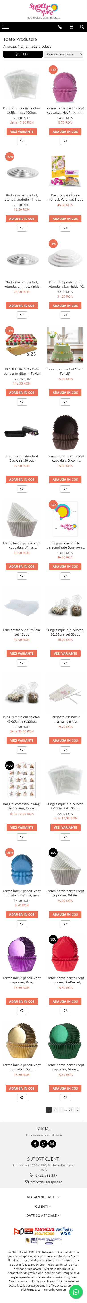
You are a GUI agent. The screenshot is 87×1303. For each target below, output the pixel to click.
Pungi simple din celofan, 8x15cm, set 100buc (22, 110)
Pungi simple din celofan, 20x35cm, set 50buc (65, 632)
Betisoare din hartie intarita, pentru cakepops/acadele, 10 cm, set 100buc (65, 719)
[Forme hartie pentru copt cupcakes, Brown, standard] (65, 432)
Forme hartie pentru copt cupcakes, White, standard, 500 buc (65, 893)
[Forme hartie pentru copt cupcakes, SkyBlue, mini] (21, 867)
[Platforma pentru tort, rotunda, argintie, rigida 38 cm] (21, 258)
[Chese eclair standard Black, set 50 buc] (21, 432)
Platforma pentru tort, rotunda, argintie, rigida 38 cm (22, 284)
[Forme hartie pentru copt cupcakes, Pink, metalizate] (21, 954)
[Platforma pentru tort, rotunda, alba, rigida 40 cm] (65, 258)
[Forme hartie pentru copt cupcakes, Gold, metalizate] (21, 1041)
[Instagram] (52, 1144)
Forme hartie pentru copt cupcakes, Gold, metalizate (22, 1067)
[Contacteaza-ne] (60, 26)
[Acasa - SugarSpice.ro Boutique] (43, 11)
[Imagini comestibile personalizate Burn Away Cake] (65, 519)
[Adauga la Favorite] (22, 141)
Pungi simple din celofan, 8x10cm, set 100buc (65, 806)
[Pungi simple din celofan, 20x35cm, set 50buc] (65, 606)
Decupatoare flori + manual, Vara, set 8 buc (65, 197)
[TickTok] (44, 1144)
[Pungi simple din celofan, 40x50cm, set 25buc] (21, 693)
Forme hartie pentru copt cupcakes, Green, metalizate (65, 1067)
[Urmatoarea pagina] (77, 1110)
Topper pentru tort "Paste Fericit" (65, 371)
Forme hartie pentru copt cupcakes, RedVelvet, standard (65, 980)
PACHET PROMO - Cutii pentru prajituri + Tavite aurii (22, 371)
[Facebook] (35, 1144)
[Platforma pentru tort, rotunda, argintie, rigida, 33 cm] (21, 171)
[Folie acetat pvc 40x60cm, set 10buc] (21, 606)
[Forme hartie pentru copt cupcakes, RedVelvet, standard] (65, 954)
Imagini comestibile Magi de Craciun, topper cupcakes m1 (22, 806)
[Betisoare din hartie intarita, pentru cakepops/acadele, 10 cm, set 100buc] (65, 693)
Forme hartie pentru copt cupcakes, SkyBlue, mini (22, 893)
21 (70, 1109)
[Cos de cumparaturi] (71, 26)
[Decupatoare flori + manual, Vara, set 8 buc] (65, 171)
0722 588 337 (46, 1175)
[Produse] (6, 28)
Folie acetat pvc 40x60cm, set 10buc (22, 632)
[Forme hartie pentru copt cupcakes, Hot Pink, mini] (65, 84)
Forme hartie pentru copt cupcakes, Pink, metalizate (22, 980)
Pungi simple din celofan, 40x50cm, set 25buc (22, 719)
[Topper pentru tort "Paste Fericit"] (65, 345)
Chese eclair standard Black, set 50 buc (21, 458)
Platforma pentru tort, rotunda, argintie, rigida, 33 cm (21, 197)
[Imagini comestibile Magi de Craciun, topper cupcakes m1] (21, 780)
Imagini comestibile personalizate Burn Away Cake (65, 545)
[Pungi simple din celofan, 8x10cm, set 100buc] (65, 780)
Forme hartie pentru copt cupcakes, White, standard (22, 545)
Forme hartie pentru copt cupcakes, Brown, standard (65, 458)
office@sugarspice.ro (46, 1182)
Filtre (24, 54)
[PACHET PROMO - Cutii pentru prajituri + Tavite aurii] (21, 345)
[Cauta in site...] (82, 26)
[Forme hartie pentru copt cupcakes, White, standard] (21, 519)
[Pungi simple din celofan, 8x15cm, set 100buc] (21, 84)
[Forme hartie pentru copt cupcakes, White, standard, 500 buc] (65, 867)
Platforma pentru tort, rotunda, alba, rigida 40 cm (65, 284)
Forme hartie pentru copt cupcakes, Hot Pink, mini (65, 110)
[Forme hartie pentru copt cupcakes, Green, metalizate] (65, 1041)
